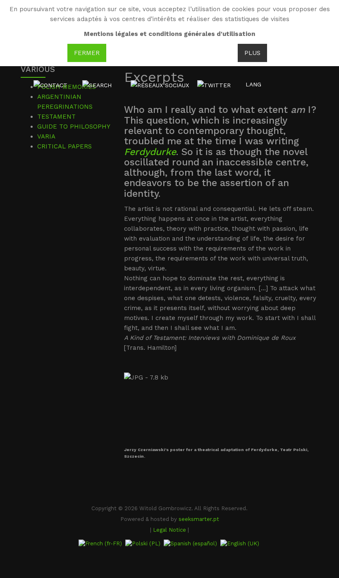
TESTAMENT (56, 116)
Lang (253, 84)
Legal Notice (169, 530)
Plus (252, 53)
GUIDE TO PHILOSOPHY (73, 126)
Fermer (87, 53)
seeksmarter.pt (199, 519)
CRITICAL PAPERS (64, 146)
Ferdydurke (150, 152)
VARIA (46, 136)
